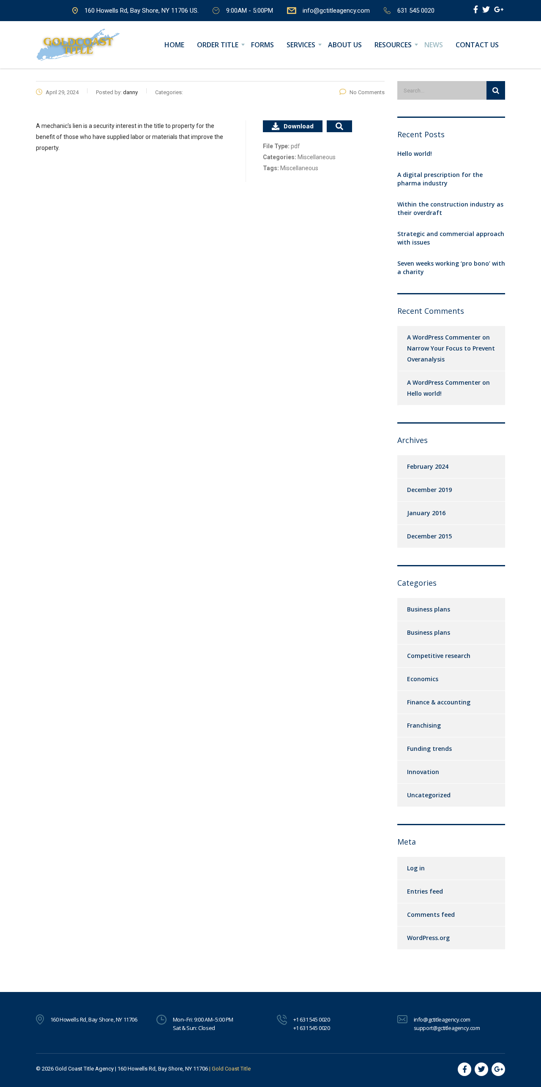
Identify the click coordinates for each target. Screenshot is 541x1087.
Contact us (477, 44)
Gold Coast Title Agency (84, 1068)
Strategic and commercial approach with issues (450, 238)
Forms (262, 44)
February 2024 (427, 466)
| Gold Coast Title (230, 1068)
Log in (416, 868)
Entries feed (425, 891)
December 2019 (429, 490)
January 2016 (426, 513)
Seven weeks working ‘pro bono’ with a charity (451, 267)
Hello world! (414, 153)
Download (299, 126)
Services (301, 44)
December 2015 (429, 536)
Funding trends (429, 749)
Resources (393, 44)
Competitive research (438, 656)
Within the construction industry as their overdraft (450, 208)
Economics (422, 679)
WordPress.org (428, 938)
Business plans (428, 609)
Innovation (423, 772)
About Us (345, 44)
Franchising (424, 725)
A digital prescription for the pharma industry (440, 179)
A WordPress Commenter (444, 382)
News (433, 44)
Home (174, 44)
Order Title (217, 44)
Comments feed (431, 914)
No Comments (367, 92)
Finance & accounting (438, 702)
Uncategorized (429, 795)
